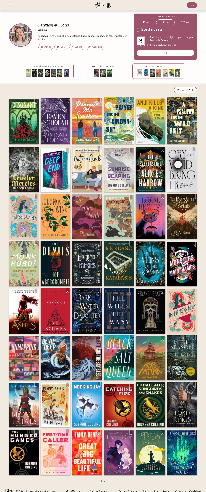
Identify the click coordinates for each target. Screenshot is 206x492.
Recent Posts (187, 90)
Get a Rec (97, 46)
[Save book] (36, 102)
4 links (78, 46)
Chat (63, 46)
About (47, 46)
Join (192, 5)
